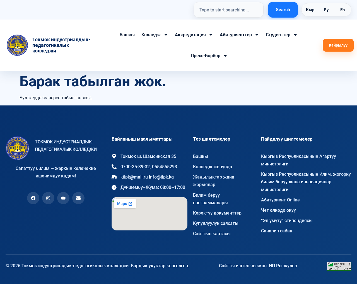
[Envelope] (78, 198)
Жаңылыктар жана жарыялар (213, 180)
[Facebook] (33, 198)
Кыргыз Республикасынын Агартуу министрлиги (298, 160)
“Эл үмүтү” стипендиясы (287, 220)
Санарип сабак (276, 231)
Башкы (127, 34)
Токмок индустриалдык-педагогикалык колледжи (61, 45)
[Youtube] (63, 198)
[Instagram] (48, 198)
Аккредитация (190, 34)
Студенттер (278, 34)
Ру (326, 9)
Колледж (151, 34)
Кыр (310, 9)
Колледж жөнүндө (212, 166)
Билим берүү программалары (210, 198)
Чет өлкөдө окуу (278, 210)
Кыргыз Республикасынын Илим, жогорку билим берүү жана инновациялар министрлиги (306, 182)
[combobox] (229, 10)
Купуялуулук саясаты (215, 223)
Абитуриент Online (280, 200)
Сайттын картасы (212, 233)
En (342, 9)
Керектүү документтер (217, 213)
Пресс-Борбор (205, 55)
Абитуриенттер (236, 34)
